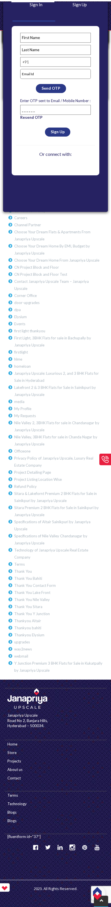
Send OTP (51, 88)
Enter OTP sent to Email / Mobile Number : (55, 100)
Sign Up (58, 131)
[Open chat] (97, 893)
